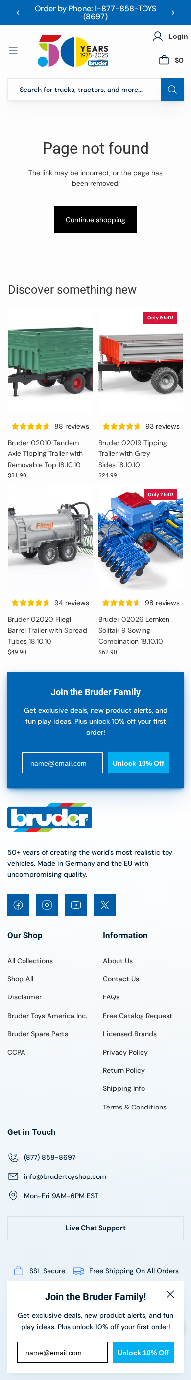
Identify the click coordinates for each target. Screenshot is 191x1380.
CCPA (16, 1052)
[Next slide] (173, 12)
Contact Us (121, 978)
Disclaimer (24, 997)
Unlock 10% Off (143, 1353)
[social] (18, 905)
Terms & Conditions (135, 1107)
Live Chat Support (96, 1227)
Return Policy (124, 1070)
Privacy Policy (125, 1052)
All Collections (30, 960)
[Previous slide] (18, 12)
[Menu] (13, 51)
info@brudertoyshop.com (65, 1176)
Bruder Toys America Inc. (47, 1015)
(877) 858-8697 (49, 1157)
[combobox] (95, 89)
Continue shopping (95, 219)
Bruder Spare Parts (37, 1033)
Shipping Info (124, 1088)
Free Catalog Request (137, 1015)
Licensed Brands (130, 1033)
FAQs (111, 997)
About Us (118, 960)
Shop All (20, 978)
